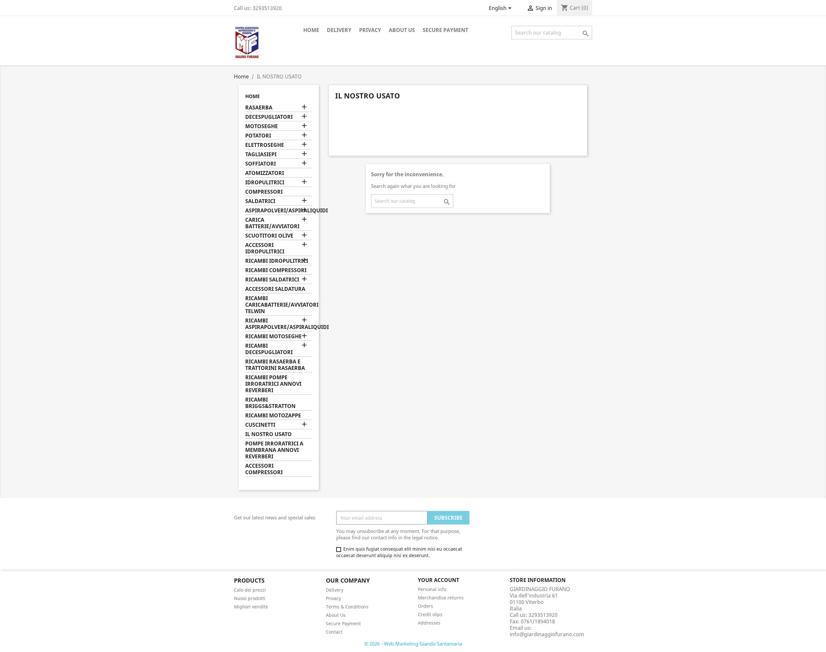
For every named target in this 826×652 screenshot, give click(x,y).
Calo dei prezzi (250, 590)
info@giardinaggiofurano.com (547, 634)
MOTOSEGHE (261, 126)
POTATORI (258, 135)
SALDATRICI (260, 201)
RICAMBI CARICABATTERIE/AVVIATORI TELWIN (278, 305)
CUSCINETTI (260, 425)
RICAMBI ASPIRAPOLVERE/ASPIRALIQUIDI (278, 324)
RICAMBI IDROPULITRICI (276, 261)
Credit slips (430, 614)
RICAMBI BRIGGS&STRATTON (270, 403)
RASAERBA (258, 107)
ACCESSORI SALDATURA (275, 289)
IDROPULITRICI (264, 182)
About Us (402, 30)
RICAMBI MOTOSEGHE (273, 336)
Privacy (370, 30)
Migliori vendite (251, 607)
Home (311, 30)
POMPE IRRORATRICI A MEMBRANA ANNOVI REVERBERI (274, 450)
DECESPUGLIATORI (269, 117)
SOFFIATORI (260, 163)
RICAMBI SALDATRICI (272, 279)
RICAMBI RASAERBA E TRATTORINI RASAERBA (275, 365)
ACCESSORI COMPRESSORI (264, 469)
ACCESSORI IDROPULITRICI (264, 248)
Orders (425, 606)
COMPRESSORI (264, 191)
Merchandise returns (441, 598)
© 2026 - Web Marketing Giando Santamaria (413, 643)
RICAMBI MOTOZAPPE (273, 415)
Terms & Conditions (347, 607)
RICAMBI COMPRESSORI (276, 270)
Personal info (432, 589)
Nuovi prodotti (249, 598)
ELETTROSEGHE (264, 145)
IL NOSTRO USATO (268, 434)
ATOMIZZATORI (264, 173)
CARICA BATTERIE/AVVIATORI (272, 223)
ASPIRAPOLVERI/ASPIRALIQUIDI (278, 210)
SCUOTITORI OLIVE (269, 235)
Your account (438, 580)
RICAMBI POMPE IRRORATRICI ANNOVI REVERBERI (273, 384)
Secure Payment (445, 30)
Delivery (339, 30)
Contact (334, 632)
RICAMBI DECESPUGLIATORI (269, 349)
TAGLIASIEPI (261, 154)
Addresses (429, 623)
